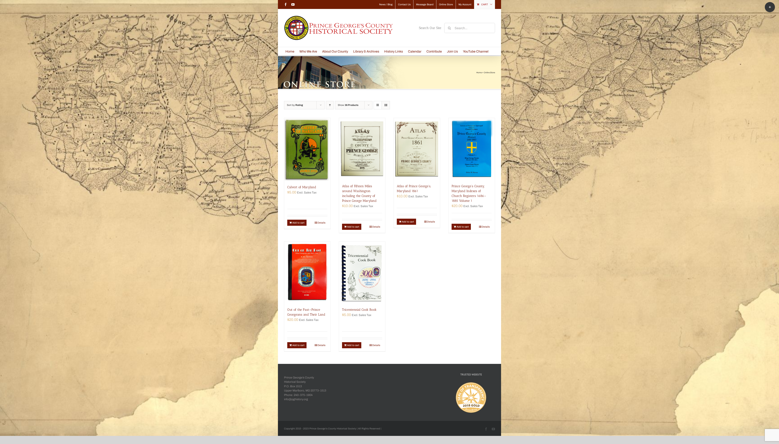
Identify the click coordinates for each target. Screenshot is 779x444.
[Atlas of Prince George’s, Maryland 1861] (417, 149)
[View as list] (386, 105)
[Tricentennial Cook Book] (362, 272)
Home (479, 72)
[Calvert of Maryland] (307, 149)
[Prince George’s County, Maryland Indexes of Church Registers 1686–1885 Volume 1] (472, 149)
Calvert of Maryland (301, 187)
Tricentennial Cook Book (359, 310)
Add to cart (298, 222)
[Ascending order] (330, 105)
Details (321, 222)
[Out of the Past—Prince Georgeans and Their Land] (307, 272)
